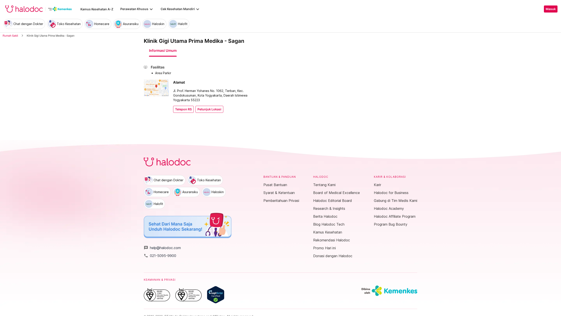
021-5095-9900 (160, 255)
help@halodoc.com (162, 248)
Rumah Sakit (10, 35)
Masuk (551, 9)
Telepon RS (183, 109)
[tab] (163, 50)
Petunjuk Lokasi (209, 109)
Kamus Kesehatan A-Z (96, 9)
